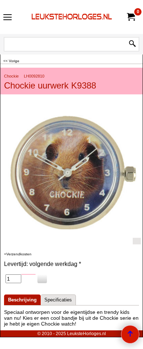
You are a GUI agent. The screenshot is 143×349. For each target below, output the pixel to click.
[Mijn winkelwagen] (130, 17)
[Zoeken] (132, 44)
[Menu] (7, 18)
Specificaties (58, 300)
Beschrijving (22, 300)
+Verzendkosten (18, 254)
